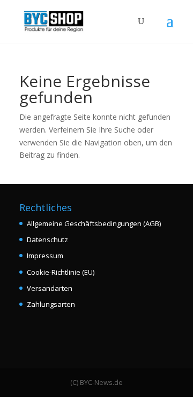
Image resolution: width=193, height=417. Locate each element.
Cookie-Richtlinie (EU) (60, 272)
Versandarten (49, 288)
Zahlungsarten (51, 304)
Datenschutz (47, 239)
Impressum (45, 255)
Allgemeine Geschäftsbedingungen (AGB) (94, 223)
